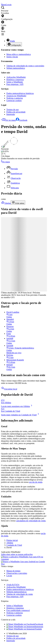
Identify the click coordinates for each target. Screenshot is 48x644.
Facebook (23, 120)
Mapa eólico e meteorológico (18, 54)
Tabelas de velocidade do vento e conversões (25, 66)
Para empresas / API (14, 84)
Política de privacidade (15, 112)
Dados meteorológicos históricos (20, 93)
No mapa (6, 162)
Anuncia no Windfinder (16, 96)
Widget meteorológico (15, 68)
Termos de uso (12, 109)
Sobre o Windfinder (14, 82)
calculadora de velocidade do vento (31, 521)
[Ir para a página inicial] (1, 2)
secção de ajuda (35, 482)
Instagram (39, 626)
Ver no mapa (10, 120)
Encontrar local (10, 389)
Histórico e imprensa (15, 79)
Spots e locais (12, 57)
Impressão (10, 114)
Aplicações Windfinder (16, 77)
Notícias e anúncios (14, 98)
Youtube (38, 629)
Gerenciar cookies (14, 100)
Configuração (16, 45)
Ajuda (12, 41)
